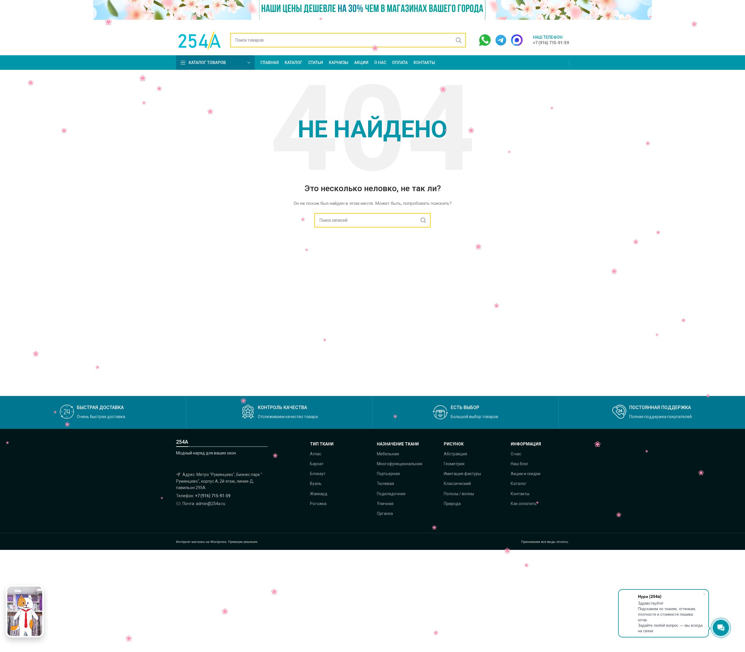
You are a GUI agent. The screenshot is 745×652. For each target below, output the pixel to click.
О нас (516, 454)
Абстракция (455, 454)
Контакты (520, 493)
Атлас (315, 454)
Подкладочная (391, 493)
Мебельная (388, 454)
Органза (385, 513)
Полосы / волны (459, 493)
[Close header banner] (737, 12)
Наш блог (519, 463)
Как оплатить (524, 503)
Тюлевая (385, 483)
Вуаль (316, 483)
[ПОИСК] (458, 40)
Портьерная (388, 473)
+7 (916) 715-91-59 (212, 495)
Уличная (385, 503)
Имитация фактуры (462, 473)
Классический (457, 483)
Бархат (317, 463)
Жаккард (318, 493)
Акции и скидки (525, 473)
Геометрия (454, 463)
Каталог (518, 483)
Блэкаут (318, 473)
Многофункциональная (399, 463)
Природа (452, 503)
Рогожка (318, 503)
